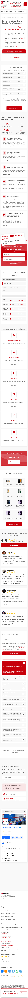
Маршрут (7, 837)
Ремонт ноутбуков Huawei (8, 913)
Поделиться (2, 971)
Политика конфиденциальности (14, 983)
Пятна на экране (5, 314)
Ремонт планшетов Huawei (8, 919)
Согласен (23, 992)
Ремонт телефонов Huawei (8, 910)
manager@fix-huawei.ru (7, 945)
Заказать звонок (14, 461)
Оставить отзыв (14, 545)
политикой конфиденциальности (16, 263)
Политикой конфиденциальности (17, 782)
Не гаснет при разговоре (6, 309)
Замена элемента (6, 85)
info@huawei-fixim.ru (6, 941)
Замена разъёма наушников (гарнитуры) (8, 89)
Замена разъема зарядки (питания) (8, 93)
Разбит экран (6, 304)
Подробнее (14, 364)
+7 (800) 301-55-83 (16, 2)
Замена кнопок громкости (8, 77)
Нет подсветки (5, 319)
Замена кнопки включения (8, 73)
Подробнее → (21, 300)
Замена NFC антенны (7, 81)
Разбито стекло (4, 300)
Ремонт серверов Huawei (7, 916)
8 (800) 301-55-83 (5, 937)
